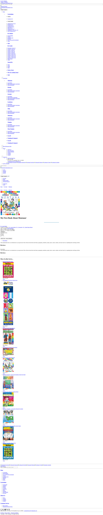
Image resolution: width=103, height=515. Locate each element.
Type (9, 64)
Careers (9, 154)
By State (5, 186)
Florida (9, 87)
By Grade (10, 45)
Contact (2, 2)
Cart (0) (4, 173)
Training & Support (13, 138)
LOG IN (4, 493)
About (4, 148)
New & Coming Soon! (13, 72)
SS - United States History (28, 227)
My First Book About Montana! (9, 357)
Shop (4, 11)
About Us (9, 149)
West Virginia (11, 129)
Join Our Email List (11, 158)
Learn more (5, 484)
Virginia (10, 122)
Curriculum (10, 14)
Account (4, 170)
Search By (10, 62)
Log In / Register (3, 0)
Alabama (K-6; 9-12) (12, 23)
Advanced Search (3, 6)
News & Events (11, 150)
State (8, 67)
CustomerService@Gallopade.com (14, 161)
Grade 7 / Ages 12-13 (12, 56)
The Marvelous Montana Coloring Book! (10, 391)
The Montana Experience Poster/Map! (10, 347)
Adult (9, 59)
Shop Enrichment (11, 85)
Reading (9, 38)
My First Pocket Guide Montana (9, 328)
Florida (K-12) (10, 24)
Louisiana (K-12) (11, 26)
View (4, 279)
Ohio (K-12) (10, 27)
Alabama (10, 80)
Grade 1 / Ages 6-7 (11, 50)
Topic (9, 65)
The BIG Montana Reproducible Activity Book (12, 425)
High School (10, 58)
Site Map (2, 512)
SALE (4, 480)
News (4, 497)
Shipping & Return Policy (8, 506)
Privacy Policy (7, 512)
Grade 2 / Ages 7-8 (11, 51)
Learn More (10, 82)
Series (9, 66)
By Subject (10, 33)
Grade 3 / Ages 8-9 (11, 52)
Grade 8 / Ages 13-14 (12, 57)
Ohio (9, 108)
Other (9, 41)
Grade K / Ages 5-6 (11, 49)
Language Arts (10, 37)
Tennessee (10, 115)
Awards (9, 152)
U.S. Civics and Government (13, 40)
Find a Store (11, 70)
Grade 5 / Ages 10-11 (12, 54)
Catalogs (9, 153)
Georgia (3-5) (10, 18)
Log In (9, 135)
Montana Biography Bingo (8, 261)
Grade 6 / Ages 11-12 (12, 55)
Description (5, 240)
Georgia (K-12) (10, 25)
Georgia (10, 94)
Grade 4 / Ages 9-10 (11, 53)
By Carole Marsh (3, 226)
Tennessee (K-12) (11, 28)
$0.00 (6, 2)
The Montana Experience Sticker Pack (10, 280)
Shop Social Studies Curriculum (14, 83)
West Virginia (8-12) (11, 31)
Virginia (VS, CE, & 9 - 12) (13, 30)
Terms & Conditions (14, 512)
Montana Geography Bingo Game (9, 443)
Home (4, 179)
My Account (5, 505)
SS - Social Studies (12, 227)
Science (9, 36)
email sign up (2, 466)
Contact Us (5, 157)
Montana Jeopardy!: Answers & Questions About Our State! (14, 374)
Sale (9, 43)
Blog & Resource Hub (7, 146)
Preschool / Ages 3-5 (11, 48)
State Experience (10, 228)
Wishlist (4, 171)
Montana (10, 186)
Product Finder (5, 180)
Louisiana (10, 102)
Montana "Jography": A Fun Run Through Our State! (13, 408)
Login (4, 169)
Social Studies (10, 35)
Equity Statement (11, 151)
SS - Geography (19, 227)
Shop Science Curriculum (12, 97)
